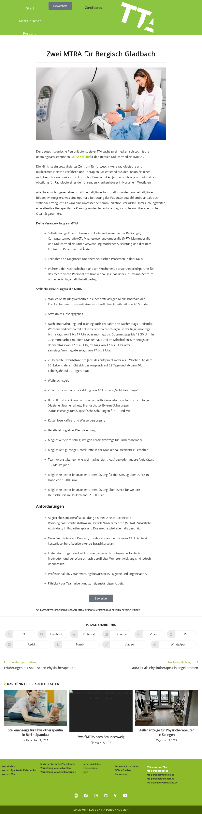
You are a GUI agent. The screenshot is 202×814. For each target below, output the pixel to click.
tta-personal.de (155, 770)
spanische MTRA (131, 610)
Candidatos (93, 7)
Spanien (116, 610)
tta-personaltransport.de (160, 778)
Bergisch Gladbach (65, 610)
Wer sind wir (9, 766)
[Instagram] (96, 796)
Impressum (121, 774)
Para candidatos (92, 764)
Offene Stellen (123, 770)
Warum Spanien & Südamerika (19, 770)
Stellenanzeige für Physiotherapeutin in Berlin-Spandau (35, 732)
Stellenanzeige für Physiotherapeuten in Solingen (166, 732)
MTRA (81, 610)
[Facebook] (86, 796)
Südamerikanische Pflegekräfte (57, 764)
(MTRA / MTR (79, 157)
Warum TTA (8, 774)
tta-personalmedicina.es (160, 774)
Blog (85, 772)
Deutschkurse (90, 768)
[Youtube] (125, 796)
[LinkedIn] (105, 796)
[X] (76, 796)
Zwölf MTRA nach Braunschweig (101, 737)
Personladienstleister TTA (85, 151)
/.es (166, 770)
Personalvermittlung (98, 610)
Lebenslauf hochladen (127, 766)
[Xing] (115, 796)
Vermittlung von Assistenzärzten (58, 772)
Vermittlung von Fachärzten (55, 768)
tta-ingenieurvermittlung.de (162, 782)
